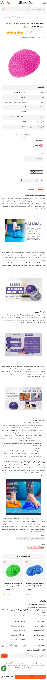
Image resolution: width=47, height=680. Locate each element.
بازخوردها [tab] (31, 189)
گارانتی (41, 167)
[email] (20, 646)
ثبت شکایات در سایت (17, 635)
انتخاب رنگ (39, 140)
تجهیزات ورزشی (21, 17)
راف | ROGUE (21, 134)
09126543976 (32, 604)
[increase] (21, 180)
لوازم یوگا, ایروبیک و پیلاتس (36, 547)
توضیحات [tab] (41, 189)
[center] (4, 9)
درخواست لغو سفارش (17, 626)
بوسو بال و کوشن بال (23, 538)
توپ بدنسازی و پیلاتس (38, 538)
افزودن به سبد (29, 676)
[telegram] (15, 646)
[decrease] (36, 180)
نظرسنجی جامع (19, 630)
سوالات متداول (19, 621)
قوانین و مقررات (39, 635)
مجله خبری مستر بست (17, 640)
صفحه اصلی (40, 17)
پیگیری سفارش (40, 626)
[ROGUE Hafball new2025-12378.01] (35, 570)
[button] (42, 577)
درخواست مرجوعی (39, 630)
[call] (11, 646)
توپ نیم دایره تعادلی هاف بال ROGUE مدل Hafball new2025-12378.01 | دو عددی (35, 585)
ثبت (4, 655)
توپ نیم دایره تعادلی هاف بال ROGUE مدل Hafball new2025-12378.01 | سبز (13, 585)
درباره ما (42, 640)
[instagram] (24, 646)
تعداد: (41, 181)
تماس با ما (41, 621)
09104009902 (32, 607)
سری (41, 154)
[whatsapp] (7, 646)
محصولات (31, 17)
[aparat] (3, 646)
